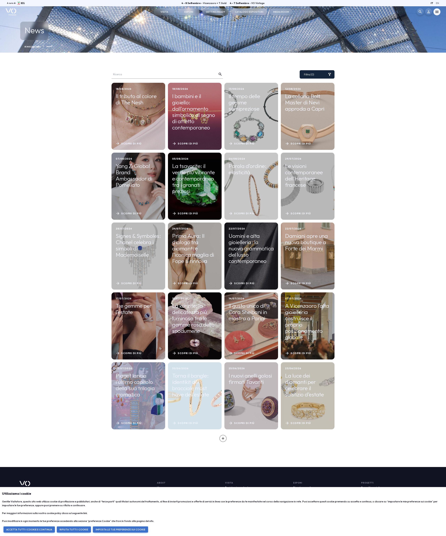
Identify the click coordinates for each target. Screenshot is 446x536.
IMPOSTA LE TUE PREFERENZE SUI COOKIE (120, 529)
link (85, 513)
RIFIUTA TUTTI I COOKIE (74, 529)
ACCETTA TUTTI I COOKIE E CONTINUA (29, 529)
